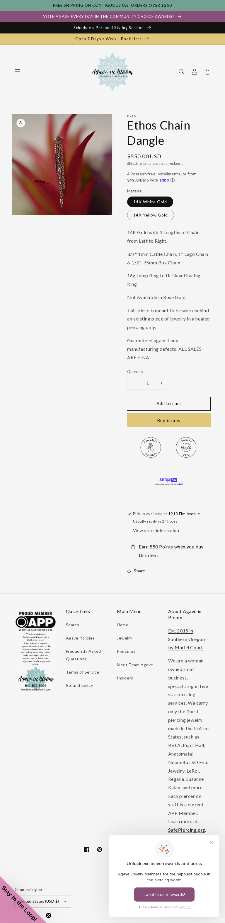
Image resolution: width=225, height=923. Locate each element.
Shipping (134, 163)
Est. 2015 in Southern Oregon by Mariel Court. (186, 639)
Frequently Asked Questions (83, 655)
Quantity (135, 371)
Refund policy (79, 685)
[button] (17, 71)
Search (73, 624)
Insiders (125, 677)
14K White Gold (150, 201)
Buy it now (168, 420)
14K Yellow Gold (150, 214)
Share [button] (139, 570)
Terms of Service (83, 671)
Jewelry (124, 637)
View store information (156, 530)
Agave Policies (80, 637)
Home (122, 624)
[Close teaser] (49, 915)
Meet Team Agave (135, 664)
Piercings (126, 651)
